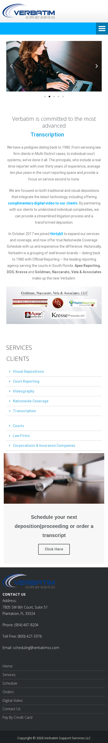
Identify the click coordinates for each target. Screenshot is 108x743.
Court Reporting (26, 381)
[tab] (54, 372)
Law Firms (21, 436)
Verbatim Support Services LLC (67, 738)
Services (9, 674)
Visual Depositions (28, 371)
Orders (8, 691)
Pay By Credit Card (17, 717)
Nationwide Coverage (30, 401)
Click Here (54, 549)
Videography (23, 391)
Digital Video (13, 700)
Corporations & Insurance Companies (44, 446)
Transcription (24, 411)
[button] (45, 96)
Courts (18, 426)
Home (8, 666)
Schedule (10, 683)
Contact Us (12, 708)
